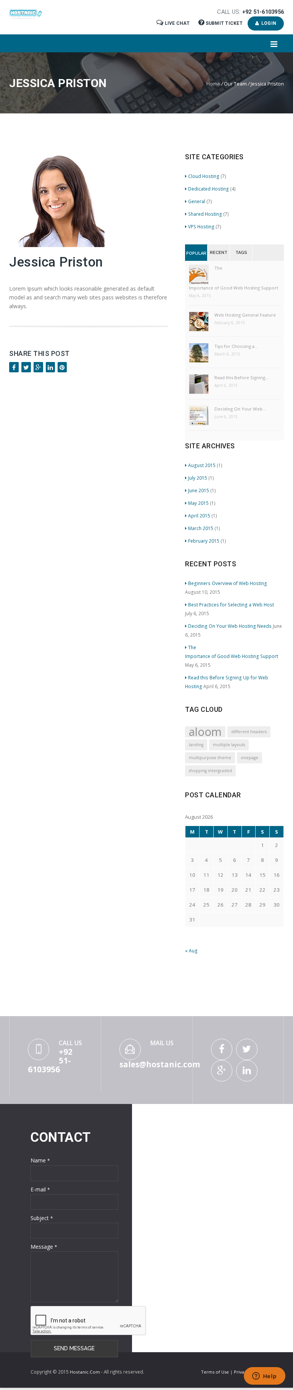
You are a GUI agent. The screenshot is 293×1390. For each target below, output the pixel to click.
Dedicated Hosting (208, 189)
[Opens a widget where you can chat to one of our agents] (264, 1376)
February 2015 (203, 541)
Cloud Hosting (203, 176)
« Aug (191, 950)
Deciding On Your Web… (240, 409)
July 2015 (197, 478)
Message (44, 1246)
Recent (218, 252)
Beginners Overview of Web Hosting (227, 583)
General (196, 201)
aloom (205, 731)
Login (267, 23)
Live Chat (177, 23)
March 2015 (200, 528)
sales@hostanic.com (159, 1064)
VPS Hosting (201, 226)
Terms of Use (215, 1372)
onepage (249, 757)
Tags (241, 252)
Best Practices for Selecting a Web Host (232, 604)
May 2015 (198, 503)
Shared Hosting (205, 214)
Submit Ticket (224, 23)
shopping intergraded (210, 770)
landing (196, 744)
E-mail (40, 1189)
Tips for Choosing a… (236, 346)
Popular (196, 253)
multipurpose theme (210, 757)
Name (40, 1160)
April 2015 (199, 515)
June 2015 (198, 490)
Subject (42, 1218)
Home (213, 83)
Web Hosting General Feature (245, 315)
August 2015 (202, 465)
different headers (249, 731)
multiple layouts (229, 744)
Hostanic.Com (85, 1372)
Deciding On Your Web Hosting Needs (230, 626)
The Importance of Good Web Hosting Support (233, 278)
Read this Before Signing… (241, 377)
